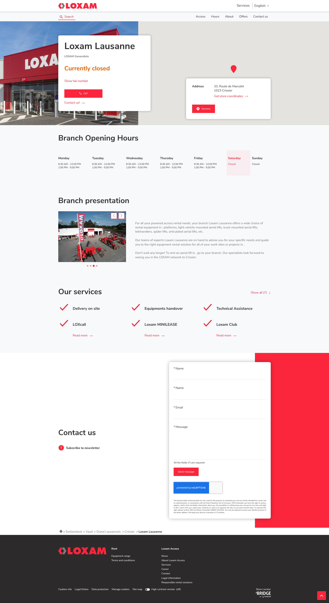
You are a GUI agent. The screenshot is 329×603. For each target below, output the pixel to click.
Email (179, 407)
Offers (243, 16)
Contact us (260, 16)
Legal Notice (82, 589)
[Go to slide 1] (87, 266)
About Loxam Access (173, 560)
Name (180, 368)
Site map (137, 589)
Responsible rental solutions (176, 583)
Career (165, 569)
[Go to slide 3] (93, 266)
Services (243, 5)
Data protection (100, 589)
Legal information (171, 578)
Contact (165, 574)
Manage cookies (120, 589)
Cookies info (65, 589)
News (164, 556)
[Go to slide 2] (90, 266)
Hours (215, 16)
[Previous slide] (114, 216)
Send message (186, 472)
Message (182, 427)
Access (200, 16)
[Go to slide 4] (97, 266)
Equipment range (120, 556)
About (229, 16)
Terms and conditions (123, 560)
